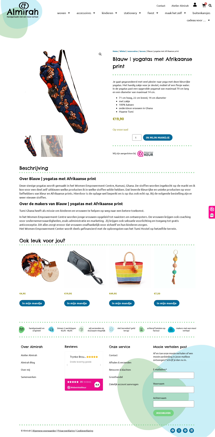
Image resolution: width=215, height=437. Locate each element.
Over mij (25, 369)
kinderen (107, 13)
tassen (143, 51)
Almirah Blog (28, 362)
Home (115, 51)
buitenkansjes (201, 13)
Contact (161, 5)
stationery (130, 13)
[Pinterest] (185, 430)
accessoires (84, 13)
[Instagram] (179, 430)
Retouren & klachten (120, 369)
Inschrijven (163, 412)
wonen (61, 13)
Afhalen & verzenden (120, 362)
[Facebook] (172, 430)
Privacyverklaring (66, 430)
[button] (210, 5)
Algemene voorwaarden (44, 430)
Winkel (123, 51)
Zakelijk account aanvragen (124, 384)
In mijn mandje (158, 137)
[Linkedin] (191, 430)
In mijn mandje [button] (32, 303)
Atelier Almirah (180, 5)
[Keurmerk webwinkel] (145, 154)
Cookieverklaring (84, 430)
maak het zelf (173, 13)
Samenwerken (28, 376)
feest (151, 13)
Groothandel (116, 376)
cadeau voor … (196, 20)
